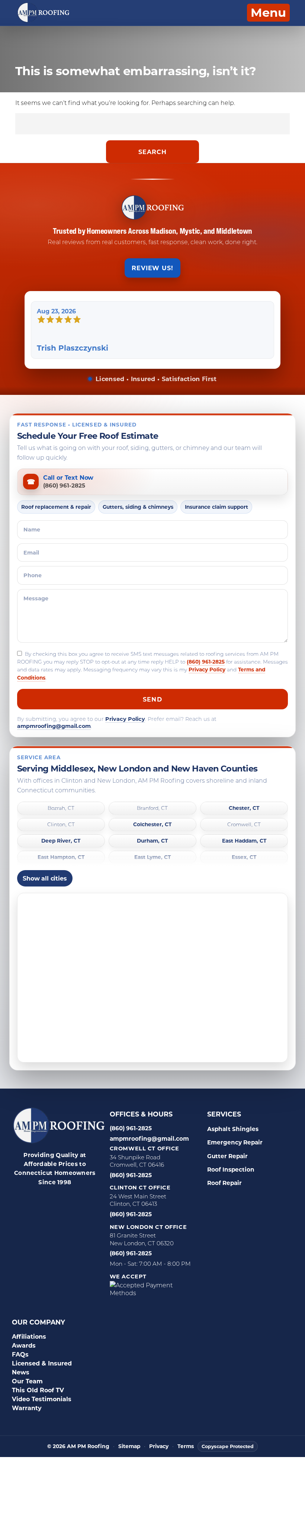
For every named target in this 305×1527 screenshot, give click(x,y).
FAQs (20, 1354)
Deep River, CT (60, 841)
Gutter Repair (227, 1156)
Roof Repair (224, 1182)
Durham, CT (152, 841)
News (20, 1372)
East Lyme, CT (152, 857)
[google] (43, 1199)
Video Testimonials (41, 1399)
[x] (43, 1214)
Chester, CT (244, 808)
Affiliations (29, 1336)
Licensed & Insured (42, 1363)
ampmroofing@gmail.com (54, 725)
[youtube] (62, 1214)
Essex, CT (244, 857)
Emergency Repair (235, 1142)
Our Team (27, 1381)
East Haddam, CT (244, 841)
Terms (185, 1446)
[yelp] (61, 1199)
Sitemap (129, 1446)
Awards (24, 1345)
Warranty (27, 1408)
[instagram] (80, 1199)
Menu (268, 12)
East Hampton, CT (61, 857)
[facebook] (24, 1199)
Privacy (158, 1446)
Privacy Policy (207, 669)
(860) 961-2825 (206, 661)
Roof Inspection (230, 1169)
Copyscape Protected (228, 1446)
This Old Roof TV (38, 1390)
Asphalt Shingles (233, 1129)
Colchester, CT (152, 824)
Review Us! (153, 268)
